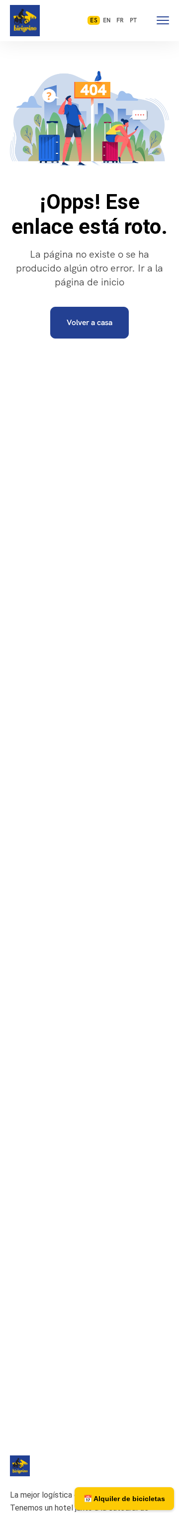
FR (120, 20)
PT (133, 20)
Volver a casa (89, 322)
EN (107, 20)
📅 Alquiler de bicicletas (124, 1499)
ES (93, 20)
